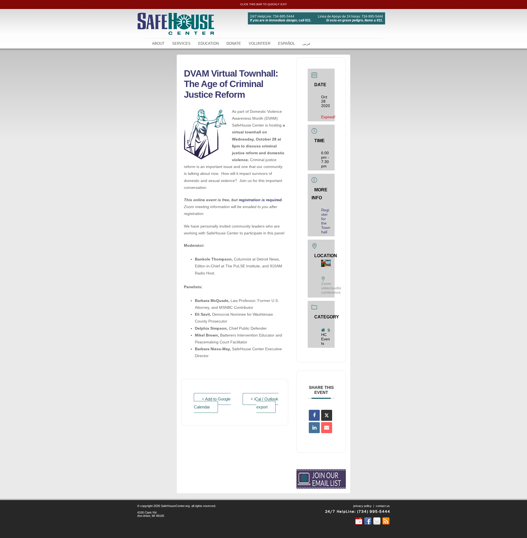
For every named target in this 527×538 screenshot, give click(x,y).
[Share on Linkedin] (314, 427)
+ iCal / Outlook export (264, 403)
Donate (233, 43)
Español (286, 43)
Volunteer (259, 43)
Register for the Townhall (325, 221)
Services (181, 43)
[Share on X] (326, 415)
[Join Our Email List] (321, 486)
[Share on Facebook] (314, 415)
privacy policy (362, 506)
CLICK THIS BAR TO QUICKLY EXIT (263, 4)
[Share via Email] (326, 427)
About (158, 43)
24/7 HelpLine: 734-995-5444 (272, 16)
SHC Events (325, 337)
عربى (306, 43)
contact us (383, 506)
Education (208, 43)
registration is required (260, 200)
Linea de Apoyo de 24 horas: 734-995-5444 (350, 16)
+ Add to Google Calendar (212, 403)
